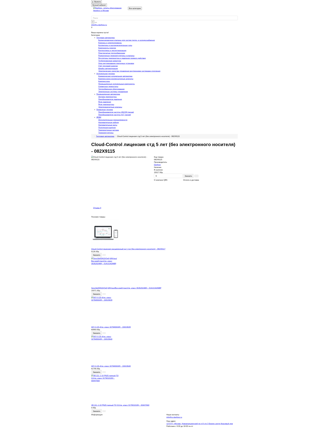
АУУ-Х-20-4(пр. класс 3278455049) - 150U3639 (111, 327)
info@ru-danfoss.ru (99, 25)
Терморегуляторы (105, 133)
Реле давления (104, 102)
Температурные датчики (108, 130)
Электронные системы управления (113, 92)
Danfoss (157, 165)
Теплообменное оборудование (111, 89)
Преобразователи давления (110, 99)
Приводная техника (104, 110)
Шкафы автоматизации (108, 68)
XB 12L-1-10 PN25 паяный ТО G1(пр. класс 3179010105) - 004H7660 (120, 405)
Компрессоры (104, 81)
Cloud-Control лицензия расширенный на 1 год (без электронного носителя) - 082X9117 (128, 249)
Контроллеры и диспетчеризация (112, 50)
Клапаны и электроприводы (110, 43)
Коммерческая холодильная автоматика (115, 76)
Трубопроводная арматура (109, 61)
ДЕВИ (98, 117)
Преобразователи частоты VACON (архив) (116, 112)
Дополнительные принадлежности (112, 120)
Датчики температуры (107, 97)
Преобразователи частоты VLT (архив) (114, 115)
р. (96, 2)
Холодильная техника (105, 74)
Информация (97, 415)
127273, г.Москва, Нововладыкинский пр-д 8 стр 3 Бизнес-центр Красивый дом (199, 424)
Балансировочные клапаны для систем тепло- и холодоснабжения (126, 40)
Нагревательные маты (107, 125)
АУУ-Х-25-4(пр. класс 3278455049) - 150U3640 (111, 366)
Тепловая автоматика (105, 38)
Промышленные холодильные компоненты (116, 84)
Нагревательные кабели (108, 122)
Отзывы (97, 208)
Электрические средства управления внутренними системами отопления (129, 71)
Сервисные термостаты (108, 86)
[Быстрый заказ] (196, 176)
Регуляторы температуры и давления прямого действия (122, 58)
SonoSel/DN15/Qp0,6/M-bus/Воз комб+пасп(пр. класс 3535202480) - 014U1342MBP (126, 288)
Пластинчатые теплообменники (111, 53)
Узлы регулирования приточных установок (116, 63)
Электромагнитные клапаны (110, 107)
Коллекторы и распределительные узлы (115, 45)
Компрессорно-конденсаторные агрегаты (115, 79)
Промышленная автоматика (108, 94)
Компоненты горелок (107, 48)
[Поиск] (96, 22)
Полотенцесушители (107, 128)
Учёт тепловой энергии (108, 66)
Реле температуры (106, 104)
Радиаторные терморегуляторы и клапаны (116, 56)
